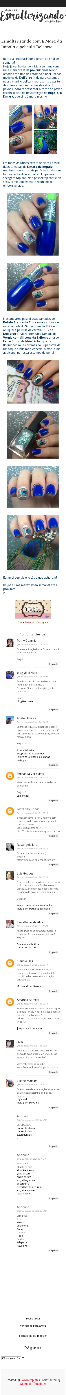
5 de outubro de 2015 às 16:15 (33, 813)
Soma (20, 1229)
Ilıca (19, 1219)
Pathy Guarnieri (27, 641)
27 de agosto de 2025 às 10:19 (33, 1120)
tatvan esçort (24, 1193)
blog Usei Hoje (27, 673)
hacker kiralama (26, 1128)
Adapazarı (22, 1242)
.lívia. (20, 1042)
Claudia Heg (25, 961)
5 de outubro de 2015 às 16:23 (33, 877)
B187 (45, 330)
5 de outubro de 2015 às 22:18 (33, 1003)
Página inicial (33, 1318)
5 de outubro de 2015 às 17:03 (33, 926)
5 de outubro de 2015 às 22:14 (33, 964)
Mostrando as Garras (29, 986)
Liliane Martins (27, 1081)
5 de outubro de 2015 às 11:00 (33, 676)
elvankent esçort (26, 1170)
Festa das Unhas (28, 809)
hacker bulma (24, 1131)
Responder (53, 664)
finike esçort (24, 1176)
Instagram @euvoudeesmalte (33, 908)
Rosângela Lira (27, 845)
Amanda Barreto (28, 1000)
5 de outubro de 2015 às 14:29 (33, 722)
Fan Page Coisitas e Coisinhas (33, 756)
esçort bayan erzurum (29, 1187)
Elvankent (22, 1225)
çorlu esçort (23, 1173)
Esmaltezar (23, 795)
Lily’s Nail (22, 1099)
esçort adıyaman (26, 1190)
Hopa (20, 1235)
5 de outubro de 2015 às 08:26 (33, 644)
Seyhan (21, 1239)
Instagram (42, 622)
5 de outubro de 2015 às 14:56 (33, 777)
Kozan (20, 1222)
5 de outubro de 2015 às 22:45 (33, 1084)
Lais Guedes (25, 873)
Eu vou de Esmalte (27, 905)
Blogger (42, 1335)
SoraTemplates (30, 1380)
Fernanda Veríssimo (30, 774)
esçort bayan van (26, 1180)
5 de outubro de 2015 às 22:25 (33, 1045)
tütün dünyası (24, 1134)
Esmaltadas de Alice (30, 922)
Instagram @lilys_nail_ (29, 1102)
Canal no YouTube (27, 947)
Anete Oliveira (26, 718)
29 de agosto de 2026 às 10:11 (33, 1210)
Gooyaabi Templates (33, 1383)
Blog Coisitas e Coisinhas (31, 753)
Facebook (30, 622)
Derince (21, 1232)
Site (20, 622)
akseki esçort (24, 1167)
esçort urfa (23, 1183)
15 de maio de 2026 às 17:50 (32, 1158)
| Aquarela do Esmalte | (30, 1028)
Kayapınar (22, 1245)
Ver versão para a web (33, 1325)
